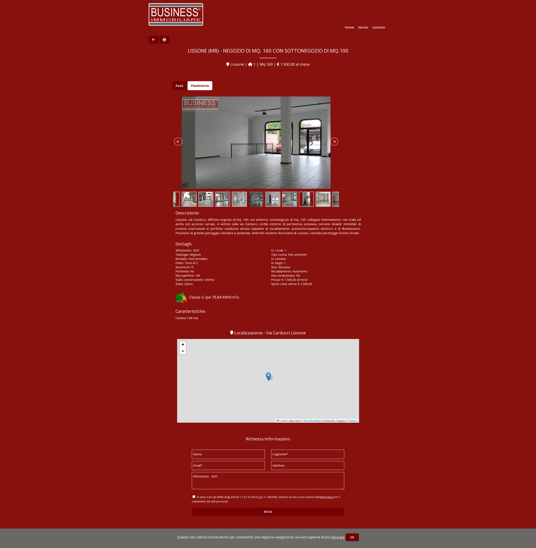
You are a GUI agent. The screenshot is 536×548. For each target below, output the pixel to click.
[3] (256, 144)
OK (352, 537)
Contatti (378, 27)
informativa (326, 497)
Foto (179, 85)
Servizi (363, 27)
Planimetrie (200, 85)
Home (349, 27)
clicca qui (337, 537)
